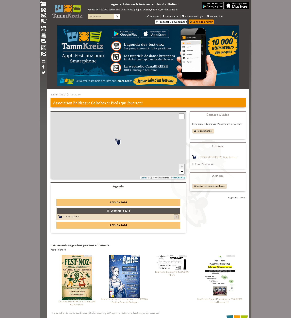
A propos (56, 313)
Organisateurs (230, 157)
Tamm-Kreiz (58, 94)
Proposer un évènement (172, 21)
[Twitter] (43, 74)
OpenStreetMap (178, 177)
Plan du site (66, 313)
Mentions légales (101, 313)
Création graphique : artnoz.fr (146, 313)
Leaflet (144, 177)
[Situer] (176, 216)
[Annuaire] (43, 35)
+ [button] (182, 166)
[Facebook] (43, 68)
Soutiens (84, 313)
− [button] (182, 172)
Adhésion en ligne (194, 16)
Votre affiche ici (58, 249)
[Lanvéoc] (118, 141)
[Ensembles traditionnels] (43, 19)
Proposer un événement (121, 313)
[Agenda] (43, 29)
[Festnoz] (43, 4)
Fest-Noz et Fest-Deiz (209, 157)
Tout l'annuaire (204, 164)
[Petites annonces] (43, 55)
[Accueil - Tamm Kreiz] (67, 10)
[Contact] (43, 62)
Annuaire (75, 94)
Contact (75, 313)
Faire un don (216, 16)
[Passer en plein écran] (181, 116)
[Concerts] (43, 10)
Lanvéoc (75, 216)
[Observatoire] (43, 42)
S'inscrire (154, 16)
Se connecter (172, 16)
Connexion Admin (202, 21)
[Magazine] (43, 48)
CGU (91, 313)
